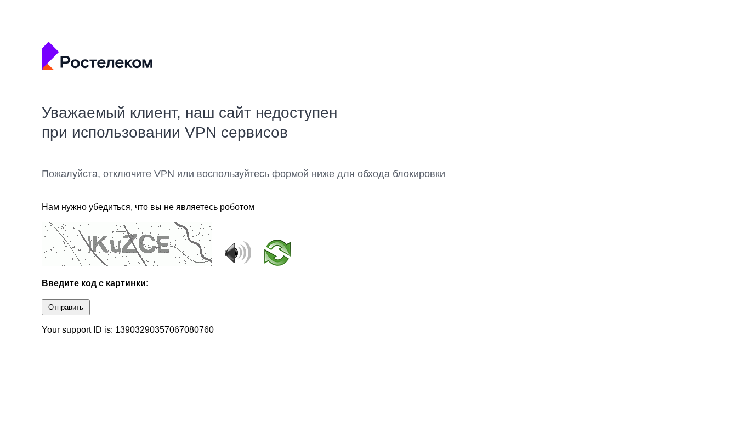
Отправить (65, 307)
